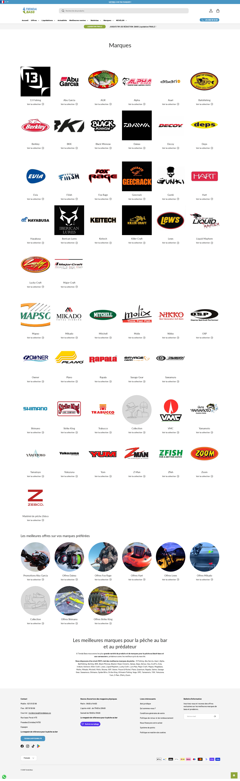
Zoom (204, 472)
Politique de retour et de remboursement (156, 718)
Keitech (103, 238)
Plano (69, 377)
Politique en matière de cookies (153, 732)
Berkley (36, 144)
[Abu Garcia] (69, 81)
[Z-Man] (137, 453)
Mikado (69, 333)
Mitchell (103, 333)
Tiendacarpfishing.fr (33, 738)
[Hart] (204, 176)
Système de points (147, 727)
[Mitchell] (103, 315)
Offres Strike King (103, 619)
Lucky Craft (36, 282)
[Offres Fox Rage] (103, 557)
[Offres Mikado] (204, 557)
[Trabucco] (103, 410)
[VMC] (170, 410)
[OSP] (204, 315)
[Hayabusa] (35, 220)
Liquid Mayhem (204, 238)
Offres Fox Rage (103, 575)
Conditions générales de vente (152, 713)
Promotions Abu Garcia (35, 575)
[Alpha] (137, 81)
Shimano (35, 428)
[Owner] (35, 359)
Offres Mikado (204, 575)
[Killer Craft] (137, 220)
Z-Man (136, 472)
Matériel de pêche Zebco (35, 516)
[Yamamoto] (204, 410)
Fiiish (69, 194)
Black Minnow (103, 144)
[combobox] (124, 10)
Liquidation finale (94, 26)
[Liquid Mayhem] (204, 220)
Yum (103, 472)
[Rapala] (103, 359)
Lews (170, 238)
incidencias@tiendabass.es (40, 713)
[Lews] (171, 220)
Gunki (171, 194)
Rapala (103, 377)
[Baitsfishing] (204, 81)
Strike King (69, 428)
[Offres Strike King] (103, 601)
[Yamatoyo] (35, 453)
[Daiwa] (137, 125)
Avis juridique (145, 703)
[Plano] (69, 359)
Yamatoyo (35, 472)
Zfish (170, 472)
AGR (103, 100)
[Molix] (137, 315)
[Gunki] (171, 176)
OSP (204, 333)
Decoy (170, 144)
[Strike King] (69, 410)
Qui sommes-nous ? (148, 708)
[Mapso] (35, 315)
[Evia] (35, 176)
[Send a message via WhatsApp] (4, 777)
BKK (69, 144)
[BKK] (69, 125)
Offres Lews (170, 575)
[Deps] (204, 125)
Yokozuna (69, 472)
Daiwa (137, 144)
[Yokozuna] (69, 453)
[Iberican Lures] (69, 220)
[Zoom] (204, 453)
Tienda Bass (29, 770)
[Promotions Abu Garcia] (35, 557)
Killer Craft (136, 238)
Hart (204, 194)
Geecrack (137, 194)
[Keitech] (103, 220)
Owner (35, 377)
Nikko (171, 333)
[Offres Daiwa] (69, 557)
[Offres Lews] (170, 557)
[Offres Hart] (137, 557)
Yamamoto (204, 428)
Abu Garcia (69, 100)
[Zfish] (170, 453)
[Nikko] (170, 315)
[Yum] (103, 453)
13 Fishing (35, 100)
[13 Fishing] (35, 81)
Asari (170, 100)
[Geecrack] (137, 176)
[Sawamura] (170, 359)
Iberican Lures (69, 238)
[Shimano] (35, 410)
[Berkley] (35, 125)
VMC (170, 428)
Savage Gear (136, 377)
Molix (137, 333)
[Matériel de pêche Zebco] (35, 497)
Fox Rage (103, 194)
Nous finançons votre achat (151, 723)
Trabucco (103, 428)
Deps (204, 144)
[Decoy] (171, 125)
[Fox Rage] (103, 176)
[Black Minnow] (103, 125)
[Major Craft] (69, 264)
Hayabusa (35, 238)
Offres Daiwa (69, 575)
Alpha (137, 100)
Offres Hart (137, 575)
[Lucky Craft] (35, 264)
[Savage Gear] (137, 359)
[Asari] (171, 81)
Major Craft (69, 282)
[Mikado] (69, 315)
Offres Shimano (69, 619)
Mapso (35, 333)
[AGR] (103, 81)
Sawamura (170, 377)
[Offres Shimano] (69, 601)
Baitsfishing (204, 100)
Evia (35, 194)
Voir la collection (135, 432)
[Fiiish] (69, 176)
